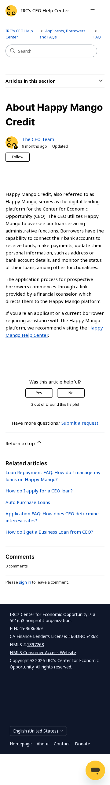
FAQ (97, 37)
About (43, 744)
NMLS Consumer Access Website (43, 652)
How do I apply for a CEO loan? (39, 491)
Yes (39, 392)
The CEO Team (38, 139)
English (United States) (35, 731)
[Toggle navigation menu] (92, 11)
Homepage (21, 744)
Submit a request (79, 423)
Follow (17, 157)
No (71, 392)
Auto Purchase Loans (28, 502)
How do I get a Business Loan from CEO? (49, 532)
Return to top (21, 443)
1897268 (35, 644)
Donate (82, 744)
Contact (62, 744)
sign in (25, 582)
